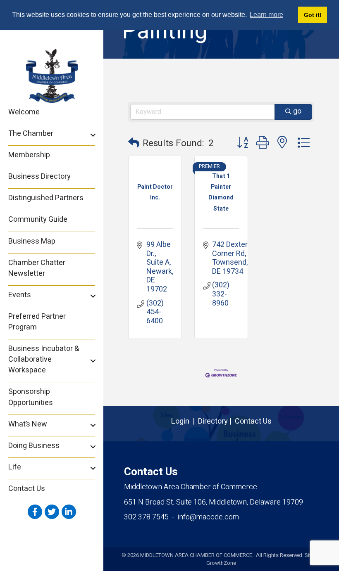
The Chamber (30, 133)
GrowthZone (221, 563)
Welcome (24, 112)
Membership (29, 155)
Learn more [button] (266, 14)
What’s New (27, 424)
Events (19, 295)
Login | (184, 421)
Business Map (31, 241)
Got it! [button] (313, 15)
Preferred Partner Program (37, 322)
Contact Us (26, 488)
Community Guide (37, 219)
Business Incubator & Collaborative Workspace (43, 359)
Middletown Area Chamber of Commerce (190, 487)
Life (14, 467)
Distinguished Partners (46, 198)
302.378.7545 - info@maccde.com (181, 517)
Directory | (216, 421)
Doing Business (34, 445)
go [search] (297, 111)
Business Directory (39, 176)
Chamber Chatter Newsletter (36, 268)
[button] (133, 143)
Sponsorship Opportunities (30, 397)
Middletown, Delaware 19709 (213, 502)
